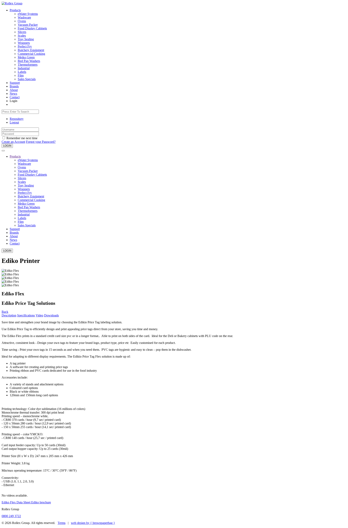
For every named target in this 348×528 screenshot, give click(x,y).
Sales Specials (27, 79)
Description (9, 315)
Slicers (22, 32)
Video (39, 315)
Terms (61, 523)
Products (15, 10)
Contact (15, 97)
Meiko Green (26, 57)
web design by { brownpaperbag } (93, 523)
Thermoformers (27, 64)
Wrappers (24, 43)
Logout (14, 122)
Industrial (24, 68)
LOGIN (7, 145)
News (13, 93)
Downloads (51, 315)
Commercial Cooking (31, 53)
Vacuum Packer (28, 24)
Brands (14, 86)
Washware (24, 17)
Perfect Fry (25, 46)
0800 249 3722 (11, 516)
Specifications (26, 315)
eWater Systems (28, 14)
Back (5, 311)
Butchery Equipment (31, 50)
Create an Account (13, 141)
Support (15, 82)
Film (21, 75)
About (14, 90)
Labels (22, 72)
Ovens (22, 21)
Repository (17, 118)
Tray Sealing (26, 39)
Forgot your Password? (41, 141)
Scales (22, 35)
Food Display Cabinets (32, 28)
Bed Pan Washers (29, 61)
